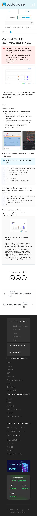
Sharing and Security (14, 409)
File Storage (11, 406)
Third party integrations (15, 380)
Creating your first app (20, 326)
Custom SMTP (12, 390)
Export (9, 402)
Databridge (10, 370)
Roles (14, 340)
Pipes (9, 363)
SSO (8, 373)
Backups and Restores (14, 416)
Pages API (10, 450)
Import (9, 399)
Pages (15, 333)
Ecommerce (11, 387)
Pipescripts (10, 443)
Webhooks (10, 377)
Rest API (10, 447)
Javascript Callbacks (14, 440)
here (12, 62)
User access (17, 337)
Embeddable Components (16, 431)
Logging (10, 413)
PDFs (9, 384)
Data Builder (17, 330)
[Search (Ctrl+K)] (19, 23)
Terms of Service (22, 512)
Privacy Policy (13, 512)
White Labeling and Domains (17, 428)
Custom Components (14, 454)
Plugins (9, 366)
